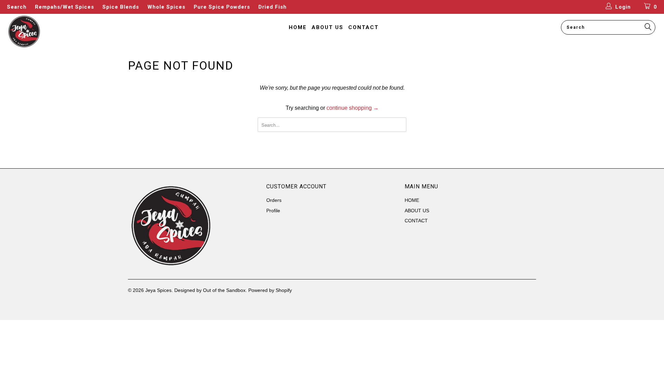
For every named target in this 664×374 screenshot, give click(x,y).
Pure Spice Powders (222, 7)
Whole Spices (166, 7)
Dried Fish (272, 7)
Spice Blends (120, 7)
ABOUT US (327, 27)
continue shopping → (352, 108)
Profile (273, 210)
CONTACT (363, 27)
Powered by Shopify (270, 290)
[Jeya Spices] (56, 31)
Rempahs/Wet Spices (64, 7)
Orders (274, 200)
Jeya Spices (158, 290)
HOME (298, 27)
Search (17, 7)
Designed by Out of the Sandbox (210, 290)
